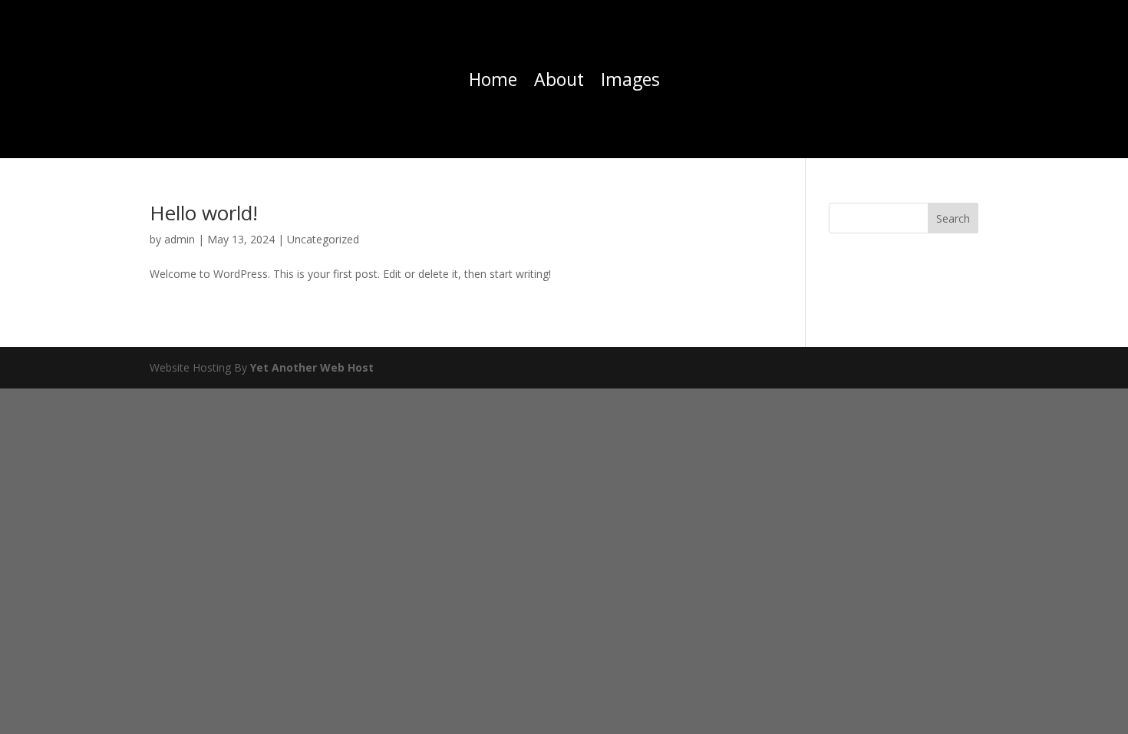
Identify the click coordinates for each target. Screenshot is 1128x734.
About (559, 82)
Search (953, 218)
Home (493, 82)
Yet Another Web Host (312, 367)
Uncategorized (323, 239)
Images (630, 82)
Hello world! (204, 212)
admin (179, 239)
